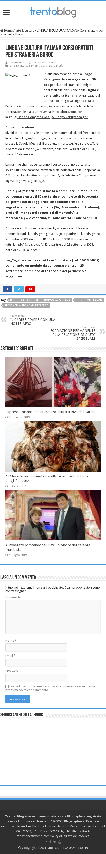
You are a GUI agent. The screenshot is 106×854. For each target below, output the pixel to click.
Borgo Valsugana (90, 300)
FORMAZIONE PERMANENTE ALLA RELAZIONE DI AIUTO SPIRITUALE (73, 333)
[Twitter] (55, 842)
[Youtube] (60, 842)
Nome (11, 640)
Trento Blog (17, 62)
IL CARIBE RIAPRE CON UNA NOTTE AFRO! (32, 320)
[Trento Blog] (53, 11)
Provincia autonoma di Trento (27, 305)
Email (10, 656)
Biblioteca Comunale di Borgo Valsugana (40, 300)
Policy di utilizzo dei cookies (69, 836)
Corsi (44, 65)
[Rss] (46, 842)
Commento (13, 597)
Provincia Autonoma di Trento (26, 106)
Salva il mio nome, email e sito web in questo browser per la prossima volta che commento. (50, 688)
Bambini (34, 65)
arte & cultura (24, 30)
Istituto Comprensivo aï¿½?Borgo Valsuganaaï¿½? (52, 117)
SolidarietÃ (56, 65)
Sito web (11, 671)
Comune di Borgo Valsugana (64, 101)
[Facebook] (50, 842)
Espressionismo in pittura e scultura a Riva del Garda (50, 412)
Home (8, 30)
